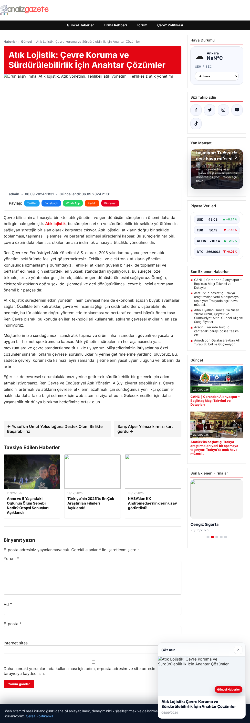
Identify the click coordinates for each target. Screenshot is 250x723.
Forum (142, 25)
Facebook (51, 203)
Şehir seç (203, 66)
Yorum (11, 558)
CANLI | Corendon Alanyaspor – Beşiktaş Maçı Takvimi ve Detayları (218, 283)
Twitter (32, 203)
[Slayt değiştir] (208, 537)
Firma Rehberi (115, 25)
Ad (8, 604)
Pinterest (110, 203)
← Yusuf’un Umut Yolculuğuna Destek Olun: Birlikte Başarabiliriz (55, 429)
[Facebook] (196, 110)
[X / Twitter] (209, 110)
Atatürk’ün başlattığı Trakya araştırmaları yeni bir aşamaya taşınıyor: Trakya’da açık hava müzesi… (216, 299)
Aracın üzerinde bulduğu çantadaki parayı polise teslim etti (216, 331)
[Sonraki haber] (235, 157)
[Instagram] (223, 110)
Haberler (10, 41)
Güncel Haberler (80, 25)
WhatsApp (73, 203)
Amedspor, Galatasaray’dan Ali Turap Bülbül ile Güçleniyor (217, 342)
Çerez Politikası (170, 25)
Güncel (26, 41)
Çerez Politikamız (39, 716)
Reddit (92, 203)
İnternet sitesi (16, 642)
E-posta (12, 623)
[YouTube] (237, 110)
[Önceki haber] (225, 157)
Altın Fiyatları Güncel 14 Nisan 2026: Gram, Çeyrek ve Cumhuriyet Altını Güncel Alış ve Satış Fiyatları (218, 316)
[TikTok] (196, 123)
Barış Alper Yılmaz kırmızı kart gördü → (145, 429)
